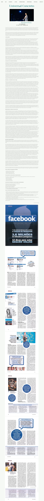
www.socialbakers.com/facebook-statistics (12, 188)
